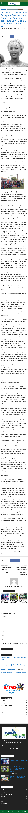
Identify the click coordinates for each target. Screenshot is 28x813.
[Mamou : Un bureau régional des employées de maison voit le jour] (23, 596)
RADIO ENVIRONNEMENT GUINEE (9, 28)
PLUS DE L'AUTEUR (20, 591)
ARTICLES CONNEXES (8, 591)
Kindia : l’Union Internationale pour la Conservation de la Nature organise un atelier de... (13, 666)
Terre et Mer (3, 710)
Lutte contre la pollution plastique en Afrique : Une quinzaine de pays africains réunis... (13, 673)
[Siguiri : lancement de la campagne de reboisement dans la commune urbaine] (5, 596)
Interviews (21, 9)
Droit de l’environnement (6, 705)
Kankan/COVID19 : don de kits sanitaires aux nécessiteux (6, 570)
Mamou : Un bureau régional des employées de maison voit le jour (23, 602)
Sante (2, 712)
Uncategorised (4, 714)
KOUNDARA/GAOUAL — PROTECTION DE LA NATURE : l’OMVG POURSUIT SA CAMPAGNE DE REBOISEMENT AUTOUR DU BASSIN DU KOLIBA (14, 603)
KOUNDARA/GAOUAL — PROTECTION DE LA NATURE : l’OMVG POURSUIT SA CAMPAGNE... (17, 769)
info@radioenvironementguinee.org (18, 745)
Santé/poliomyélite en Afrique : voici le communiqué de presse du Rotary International (21, 571)
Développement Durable (12, 9)
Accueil (2, 7)
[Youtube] (17, 749)
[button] (25, 3)
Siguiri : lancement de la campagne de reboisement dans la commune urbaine (5, 602)
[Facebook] (11, 749)
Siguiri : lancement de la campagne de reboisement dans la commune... (18, 760)
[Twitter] (14, 749)
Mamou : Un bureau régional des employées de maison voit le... (18, 777)
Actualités (6, 7)
